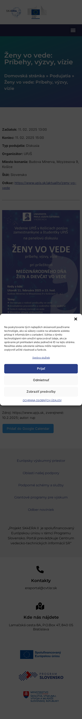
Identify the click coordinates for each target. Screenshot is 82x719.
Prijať (41, 368)
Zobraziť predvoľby (41, 392)
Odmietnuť (41, 380)
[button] (76, 319)
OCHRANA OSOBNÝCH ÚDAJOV (42, 400)
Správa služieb (41, 357)
